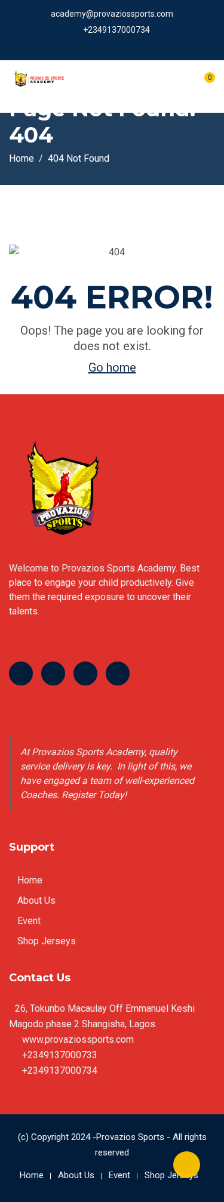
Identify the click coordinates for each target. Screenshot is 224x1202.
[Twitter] (53, 673)
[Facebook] (21, 673)
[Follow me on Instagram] (131, 46)
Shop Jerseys (46, 941)
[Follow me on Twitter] (101, 46)
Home (29, 880)
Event (29, 920)
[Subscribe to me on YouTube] (116, 46)
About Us (36, 900)
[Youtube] (85, 673)
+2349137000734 (116, 30)
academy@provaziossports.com (112, 13)
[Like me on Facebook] (86, 46)
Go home (112, 367)
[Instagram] (118, 673)
